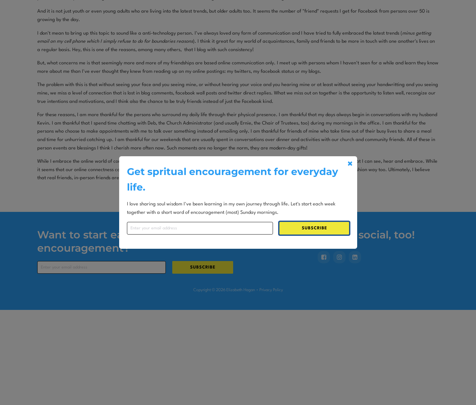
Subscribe (314, 228)
